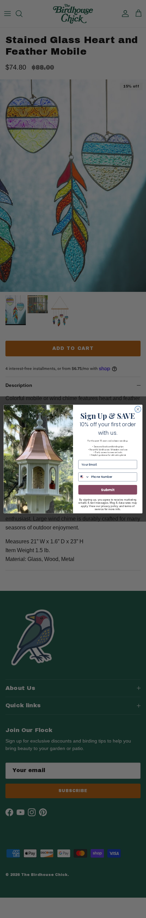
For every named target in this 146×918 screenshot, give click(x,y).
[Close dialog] (138, 409)
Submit (107, 489)
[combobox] (83, 477)
